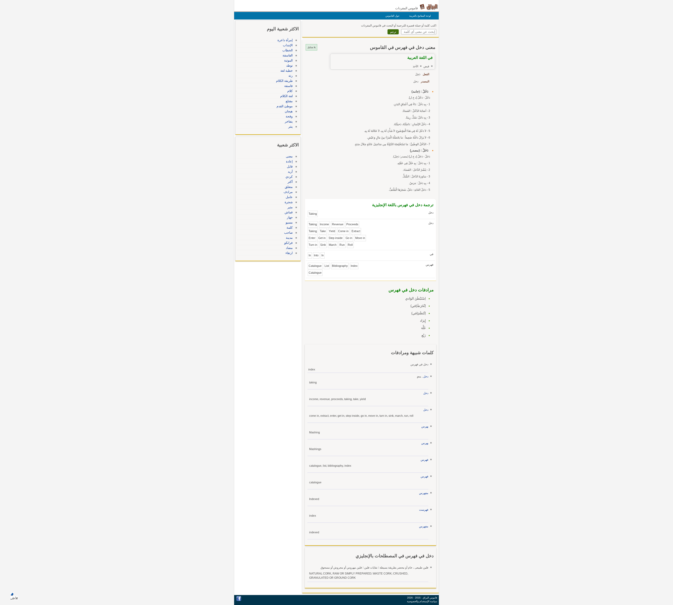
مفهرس (423, 493)
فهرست (423, 509)
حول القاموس (392, 15)
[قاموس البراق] (429, 7)
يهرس (424, 426)
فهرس (424, 459)
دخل (425, 376)
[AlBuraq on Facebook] (238, 600)
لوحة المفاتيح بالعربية (420, 15)
